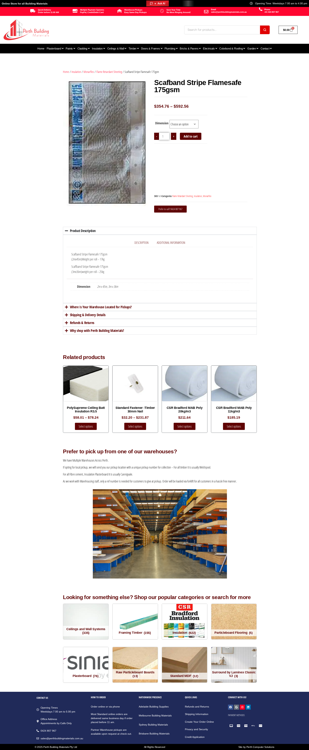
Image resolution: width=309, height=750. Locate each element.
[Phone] (260, 9)
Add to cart (191, 136)
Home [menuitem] (40, 48)
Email (213, 9)
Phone (267, 9)
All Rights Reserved (154, 747)
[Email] (206, 11)
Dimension (161, 123)
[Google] (236, 707)
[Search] (265, 30)
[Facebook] (230, 707)
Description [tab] (141, 242)
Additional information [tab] (171, 242)
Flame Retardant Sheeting (109, 72)
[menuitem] (55, 49)
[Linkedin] (248, 707)
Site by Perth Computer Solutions (256, 747)
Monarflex (89, 72)
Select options (86, 426)
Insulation (76, 72)
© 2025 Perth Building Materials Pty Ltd (56, 747)
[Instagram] (242, 707)
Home (66, 72)
